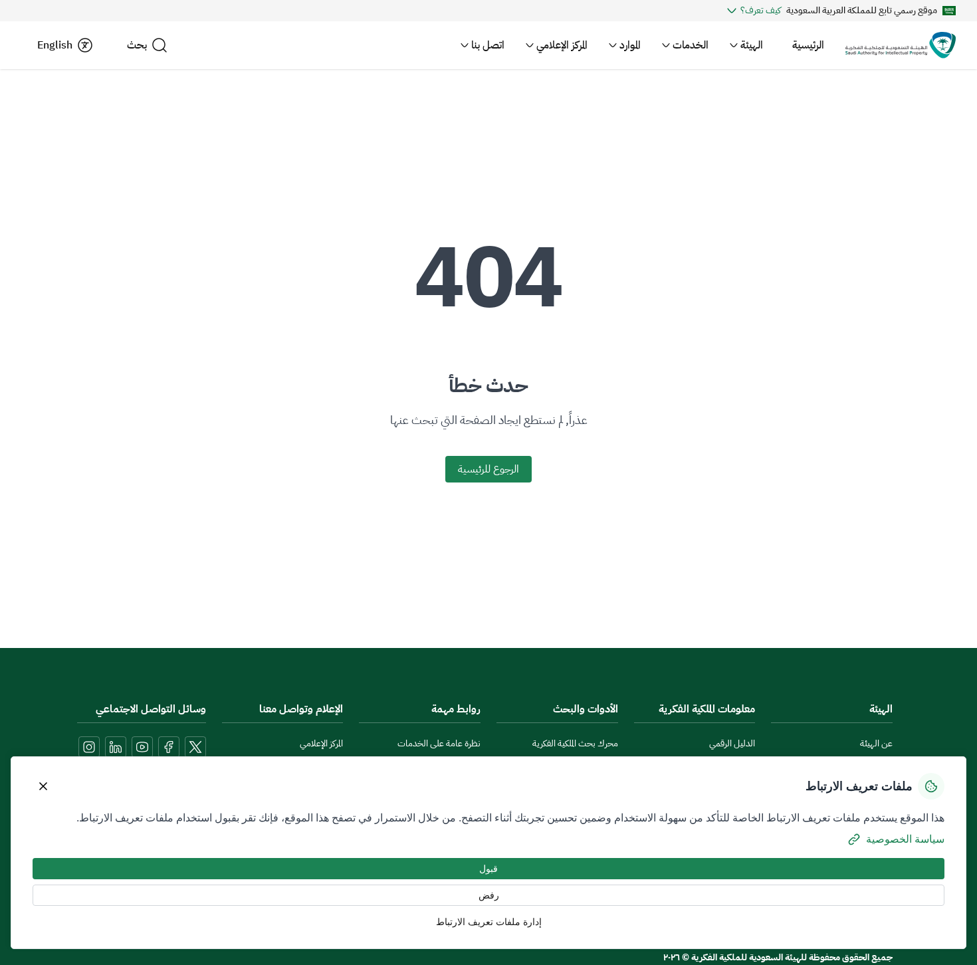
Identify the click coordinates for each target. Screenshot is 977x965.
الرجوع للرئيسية (488, 469)
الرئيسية (808, 45)
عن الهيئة (876, 743)
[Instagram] (89, 747)
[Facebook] (168, 747)
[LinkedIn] (115, 747)
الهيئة (751, 45)
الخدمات (690, 45)
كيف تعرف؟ (760, 10)
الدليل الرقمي (732, 743)
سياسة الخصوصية (905, 839)
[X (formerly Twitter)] (195, 747)
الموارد (630, 45)
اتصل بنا (487, 45)
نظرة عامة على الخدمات (439, 743)
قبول (488, 868)
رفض (489, 895)
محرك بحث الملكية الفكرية (575, 743)
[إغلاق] (43, 786)
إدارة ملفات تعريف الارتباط (489, 921)
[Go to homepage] (900, 45)
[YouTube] (142, 747)
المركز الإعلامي (562, 45)
